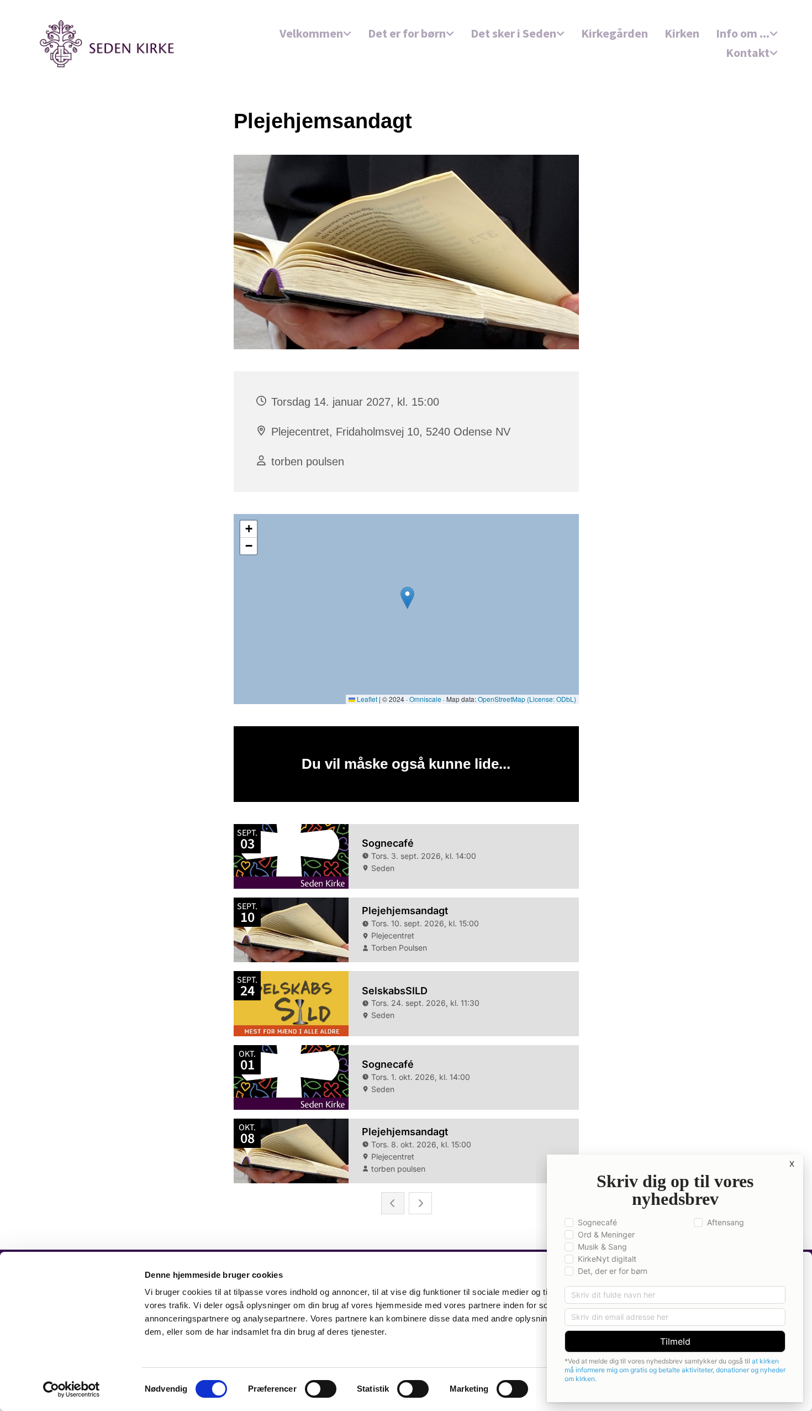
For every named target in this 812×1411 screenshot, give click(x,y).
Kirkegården (614, 33)
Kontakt (747, 52)
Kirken (682, 33)
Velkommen (311, 33)
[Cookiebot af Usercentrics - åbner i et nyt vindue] (71, 1389)
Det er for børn (407, 33)
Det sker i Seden (513, 33)
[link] (315, 34)
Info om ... (742, 33)
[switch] (320, 1389)
